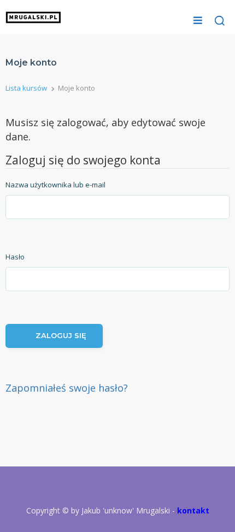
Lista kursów (26, 88)
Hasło (15, 257)
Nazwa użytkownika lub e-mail (55, 185)
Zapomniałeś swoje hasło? (66, 387)
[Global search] (220, 21)
